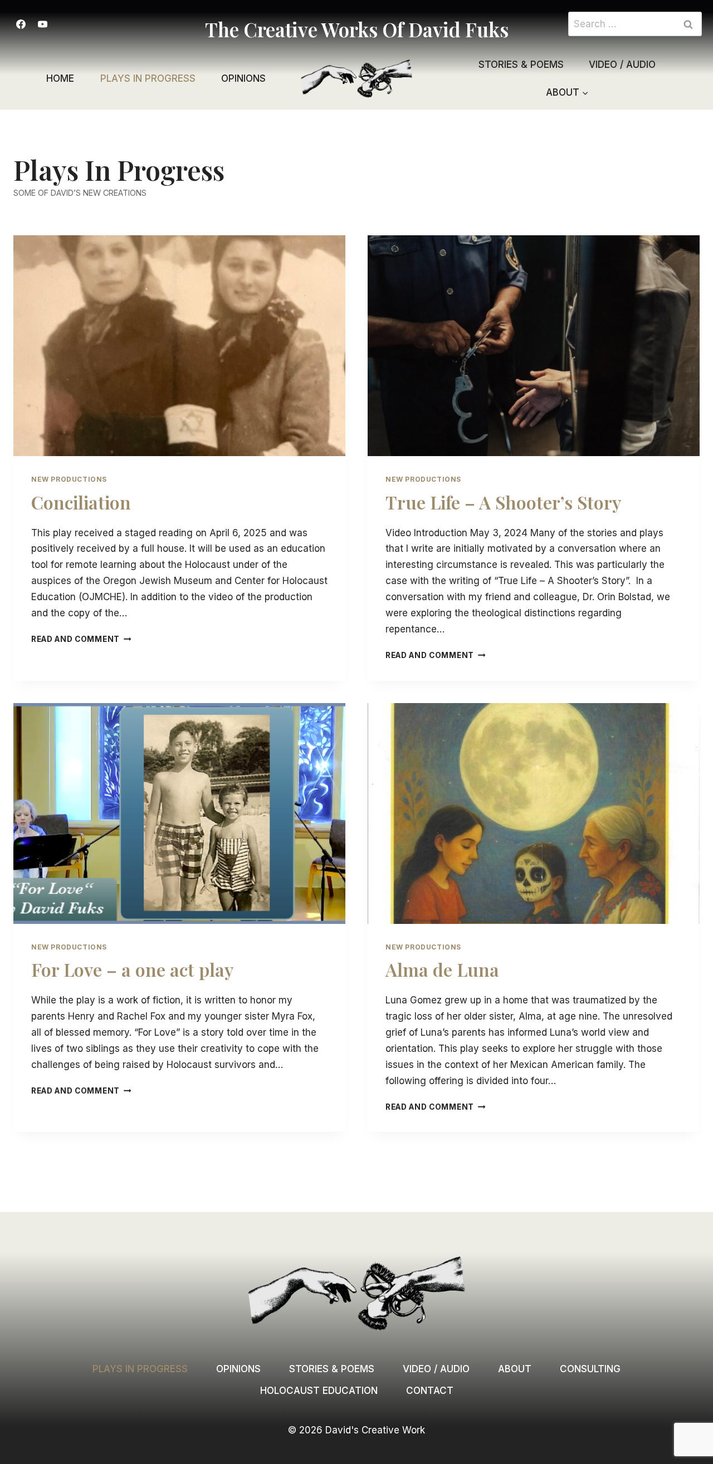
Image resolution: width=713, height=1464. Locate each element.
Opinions (243, 78)
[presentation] (179, 345)
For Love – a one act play (132, 969)
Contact (429, 1390)
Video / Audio (622, 64)
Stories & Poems (521, 64)
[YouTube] (42, 23)
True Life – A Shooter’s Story (503, 502)
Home (60, 78)
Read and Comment (81, 639)
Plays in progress (148, 78)
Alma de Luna (442, 969)
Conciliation (81, 502)
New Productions (69, 479)
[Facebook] (20, 23)
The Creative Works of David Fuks (357, 29)
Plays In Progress (140, 1368)
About (514, 1368)
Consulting (590, 1368)
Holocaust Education (319, 1390)
